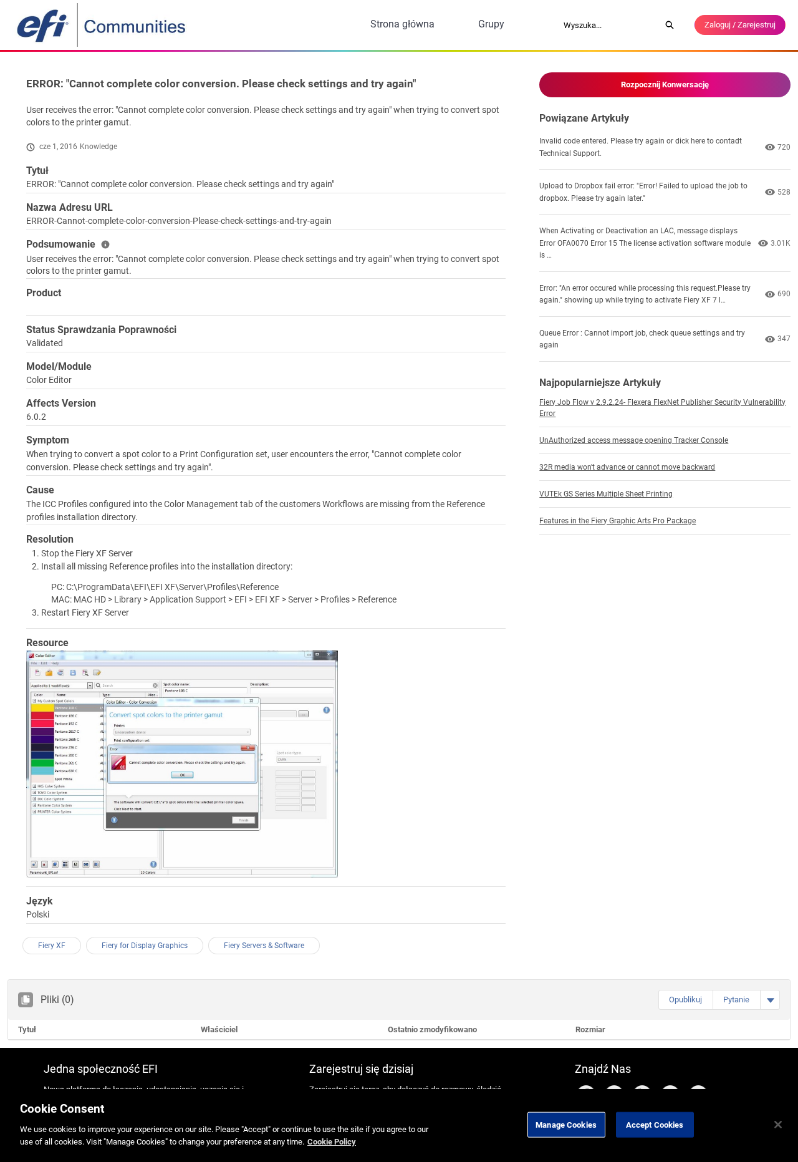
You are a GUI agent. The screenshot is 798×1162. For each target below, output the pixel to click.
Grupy (491, 24)
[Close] (778, 1124)
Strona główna (402, 24)
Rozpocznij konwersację (665, 84)
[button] (685, 999)
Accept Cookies (655, 1124)
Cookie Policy (331, 1141)
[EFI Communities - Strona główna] (102, 25)
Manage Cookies (566, 1124)
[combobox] (608, 25)
